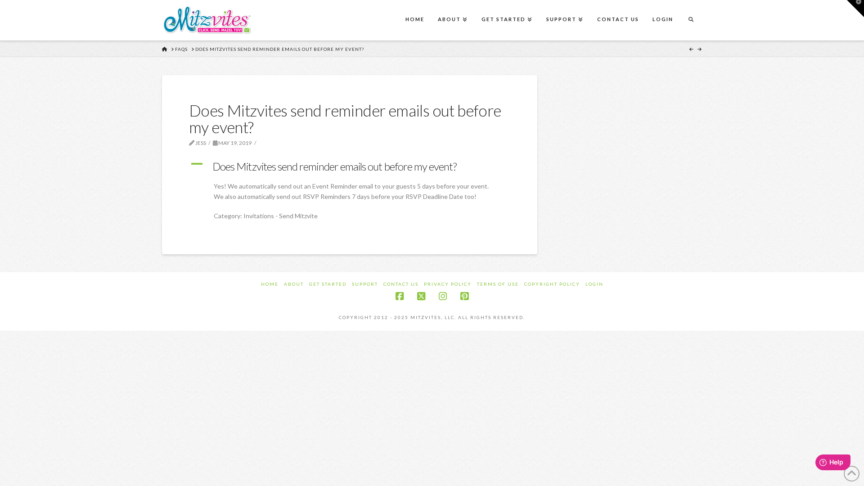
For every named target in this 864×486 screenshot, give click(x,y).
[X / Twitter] (421, 296)
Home (270, 284)
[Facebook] (400, 296)
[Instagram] (443, 296)
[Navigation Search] (691, 20)
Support (365, 284)
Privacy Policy (448, 284)
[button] (349, 166)
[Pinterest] (464, 296)
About (294, 284)
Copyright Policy (552, 284)
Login (594, 284)
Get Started (327, 284)
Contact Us (400, 284)
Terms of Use (498, 284)
